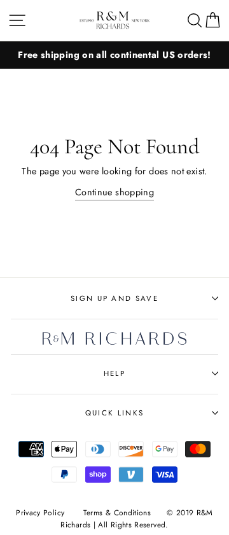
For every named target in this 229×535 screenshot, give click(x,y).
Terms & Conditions (117, 512)
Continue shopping (114, 192)
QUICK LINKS (114, 413)
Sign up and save (114, 298)
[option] (114, 55)
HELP (114, 373)
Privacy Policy (40, 512)
